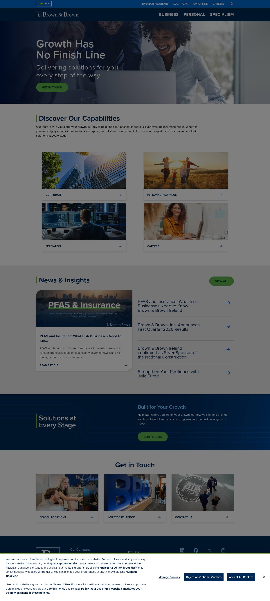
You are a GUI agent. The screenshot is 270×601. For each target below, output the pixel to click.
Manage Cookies (169, 577)
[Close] (264, 577)
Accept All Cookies (241, 577)
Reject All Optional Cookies (204, 577)
